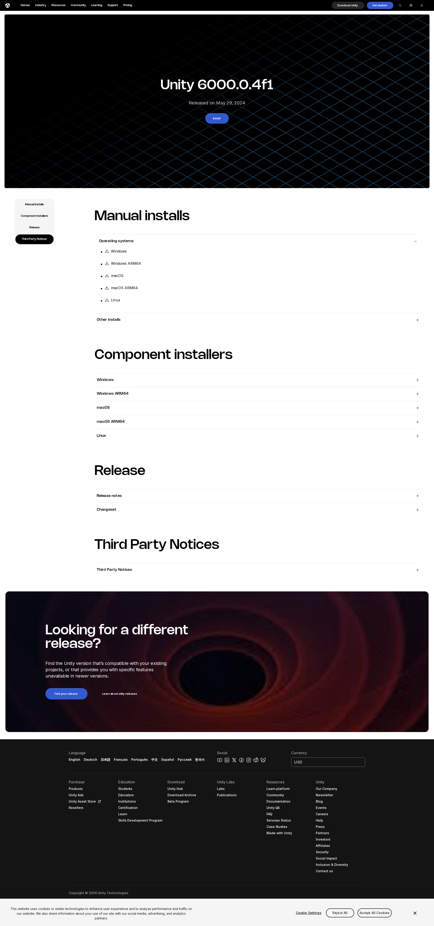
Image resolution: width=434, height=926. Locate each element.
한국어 (200, 759)
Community (78, 5)
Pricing (127, 5)
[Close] (415, 913)
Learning (96, 5)
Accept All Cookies (375, 913)
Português (139, 759)
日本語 (105, 759)
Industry (40, 5)
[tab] (34, 205)
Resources (59, 5)
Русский (184, 759)
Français (121, 759)
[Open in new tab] (98, 801)
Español (167, 759)
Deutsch (90, 759)
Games (25, 5)
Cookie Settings (308, 913)
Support (113, 5)
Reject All (340, 913)
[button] (348, 5)
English (74, 759)
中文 (154, 759)
